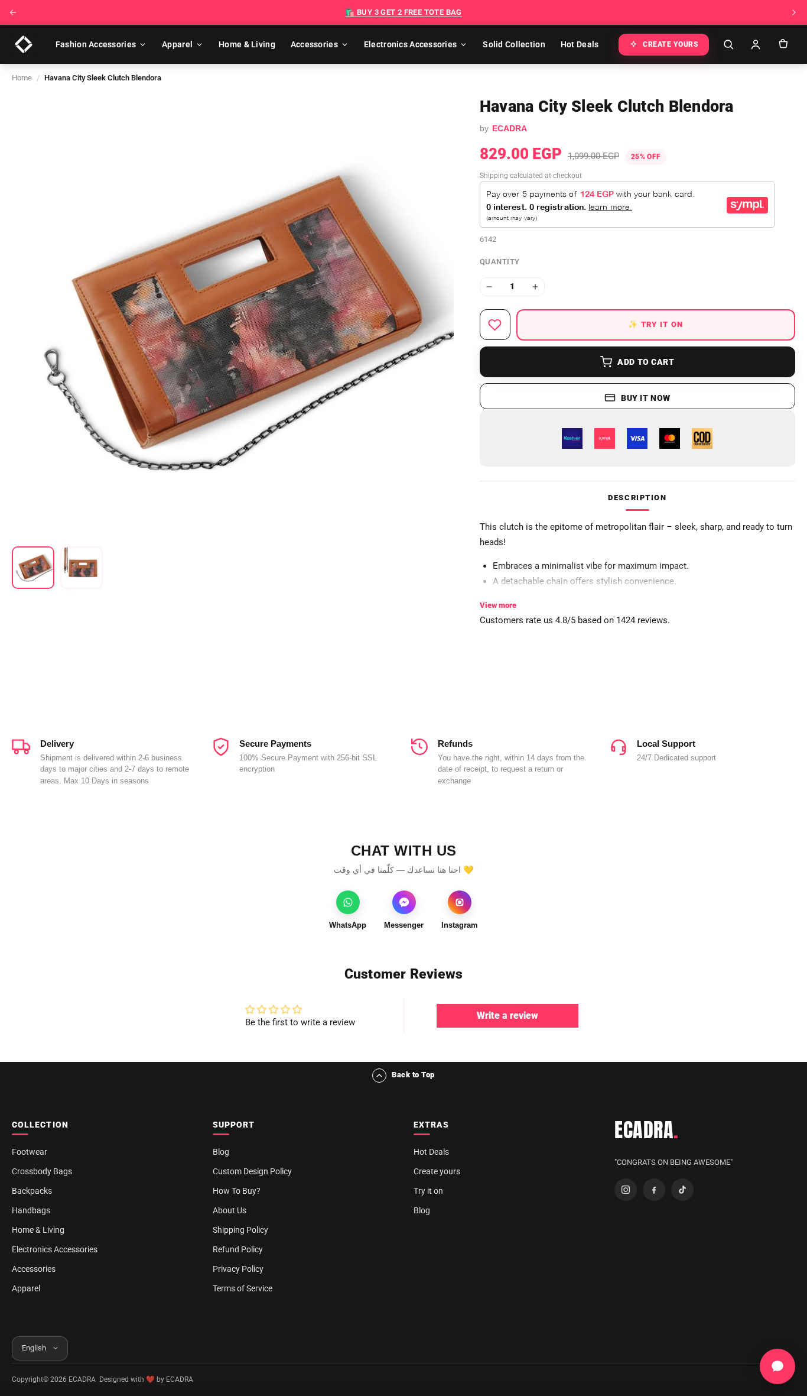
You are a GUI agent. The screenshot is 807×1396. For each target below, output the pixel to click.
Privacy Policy (238, 1269)
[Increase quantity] (535, 287)
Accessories (314, 44)
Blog (221, 1152)
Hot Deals (580, 44)
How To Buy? (237, 1191)
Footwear (29, 1152)
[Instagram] (625, 1189)
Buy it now (646, 398)
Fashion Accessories (96, 44)
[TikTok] (682, 1189)
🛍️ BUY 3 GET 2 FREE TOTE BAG (403, 12)
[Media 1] (33, 567)
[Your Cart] (782, 44)
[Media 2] (81, 567)
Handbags (31, 1210)
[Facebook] (654, 1189)
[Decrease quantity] (489, 287)
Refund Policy (238, 1249)
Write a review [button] (507, 1015)
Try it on (428, 1191)
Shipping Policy (240, 1230)
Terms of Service (242, 1288)
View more (498, 605)
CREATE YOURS (670, 44)
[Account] (755, 44)
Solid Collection (514, 44)
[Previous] (13, 12)
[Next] (794, 12)
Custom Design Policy (252, 1171)
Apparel (177, 44)
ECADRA (646, 1130)
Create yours (437, 1171)
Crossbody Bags (42, 1171)
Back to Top (413, 1074)
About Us (229, 1210)
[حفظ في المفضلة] (495, 324)
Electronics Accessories (410, 44)
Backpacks (32, 1191)
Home (22, 77)
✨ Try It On (655, 324)
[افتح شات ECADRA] (777, 1366)
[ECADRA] (23, 44)
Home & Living (247, 44)
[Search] (728, 44)
